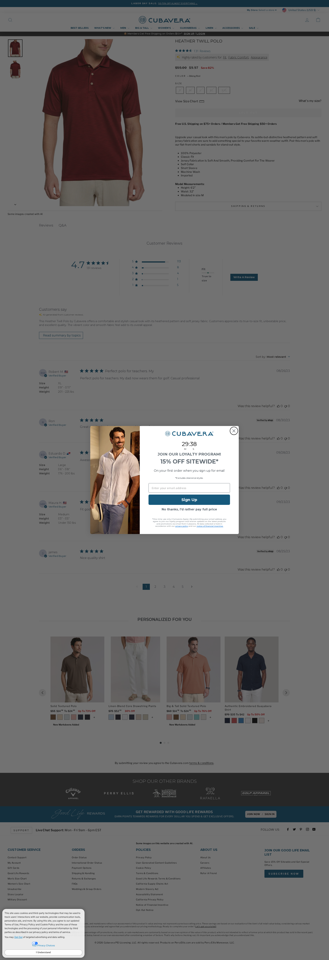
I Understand (43, 952)
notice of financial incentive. (210, 526)
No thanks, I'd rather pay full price (189, 509)
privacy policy (181, 526)
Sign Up (189, 499)
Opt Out (18, 937)
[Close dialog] (234, 431)
